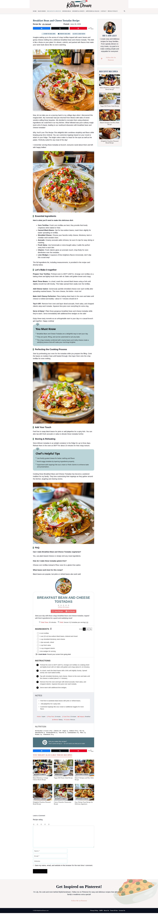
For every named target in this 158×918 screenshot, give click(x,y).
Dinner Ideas (66, 11)
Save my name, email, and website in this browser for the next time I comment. (64, 865)
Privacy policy (94, 910)
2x (87, 629)
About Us (106, 910)
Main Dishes (42, 11)
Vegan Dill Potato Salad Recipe (63, 778)
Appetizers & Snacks (92, 11)
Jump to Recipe (49, 34)
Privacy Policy (113, 11)
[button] (124, 11)
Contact (103, 11)
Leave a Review (79, 34)
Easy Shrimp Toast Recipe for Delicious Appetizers (84, 803)
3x (91, 629)
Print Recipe (65, 34)
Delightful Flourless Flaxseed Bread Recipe (109, 142)
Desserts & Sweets (78, 11)
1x (84, 629)
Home (35, 11)
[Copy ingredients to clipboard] (51, 629)
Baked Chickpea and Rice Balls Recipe (109, 123)
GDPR (101, 910)
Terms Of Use (114, 910)
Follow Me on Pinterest (79, 901)
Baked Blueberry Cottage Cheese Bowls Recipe (40, 778)
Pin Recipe (71, 611)
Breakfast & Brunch (54, 11)
